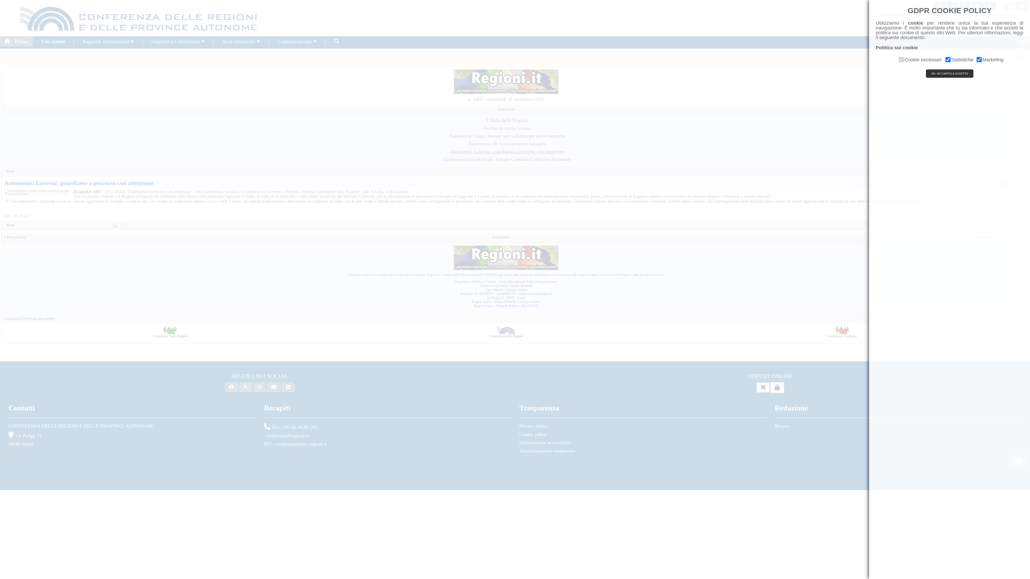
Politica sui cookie (897, 47)
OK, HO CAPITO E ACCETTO (949, 73)
